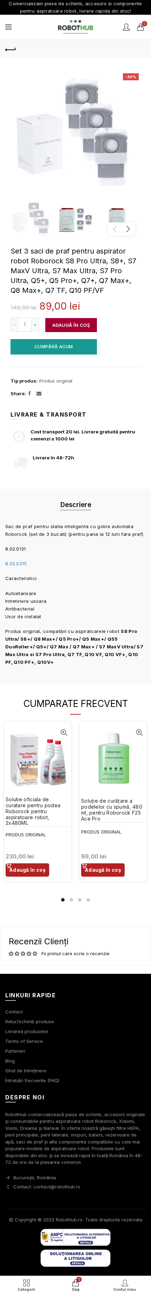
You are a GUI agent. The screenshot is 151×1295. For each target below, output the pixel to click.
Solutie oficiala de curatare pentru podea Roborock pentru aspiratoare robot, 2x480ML (33, 811)
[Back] (10, 49)
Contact (14, 1011)
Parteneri (15, 1051)
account (126, 27)
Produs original (55, 381)
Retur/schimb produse (29, 1021)
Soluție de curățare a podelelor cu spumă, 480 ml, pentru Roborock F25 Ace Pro (111, 809)
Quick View (64, 733)
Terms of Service (24, 1041)
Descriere (75, 504)
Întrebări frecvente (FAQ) (32, 1080)
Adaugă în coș (71, 325)
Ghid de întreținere (25, 1070)
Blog (10, 1061)
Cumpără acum (53, 346)
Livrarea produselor (26, 1031)
